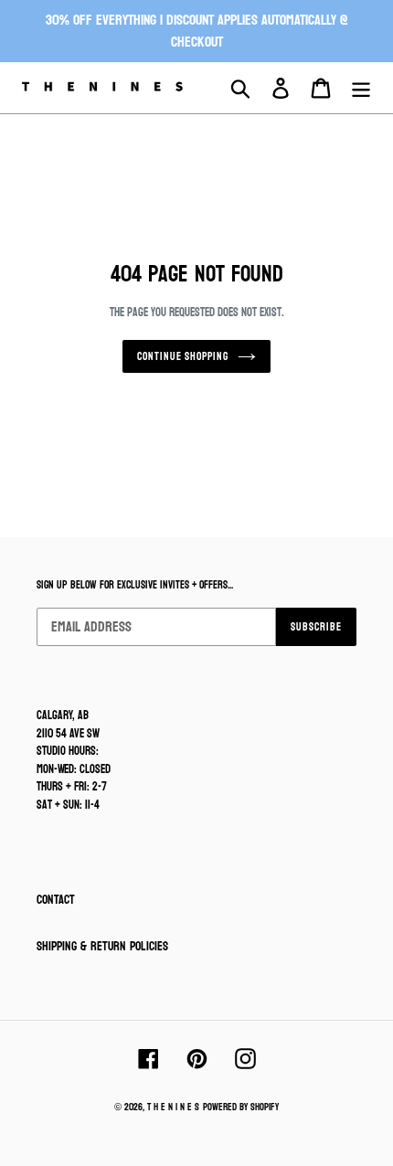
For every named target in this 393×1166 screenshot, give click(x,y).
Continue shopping (182, 356)
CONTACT (56, 899)
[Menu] (361, 88)
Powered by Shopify (241, 1107)
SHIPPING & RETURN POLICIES (102, 946)
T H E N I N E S (173, 1107)
